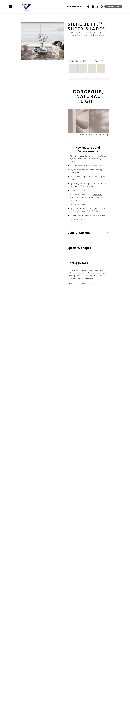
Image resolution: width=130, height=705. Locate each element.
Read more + (76, 219)
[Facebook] (88, 6)
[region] (42, 43)
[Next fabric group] (104, 61)
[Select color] (72, 68)
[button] (10, 6)
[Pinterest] (101, 6)
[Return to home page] (43, 6)
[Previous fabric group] (93, 61)
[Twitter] (97, 6)
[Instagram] (93, 6)
